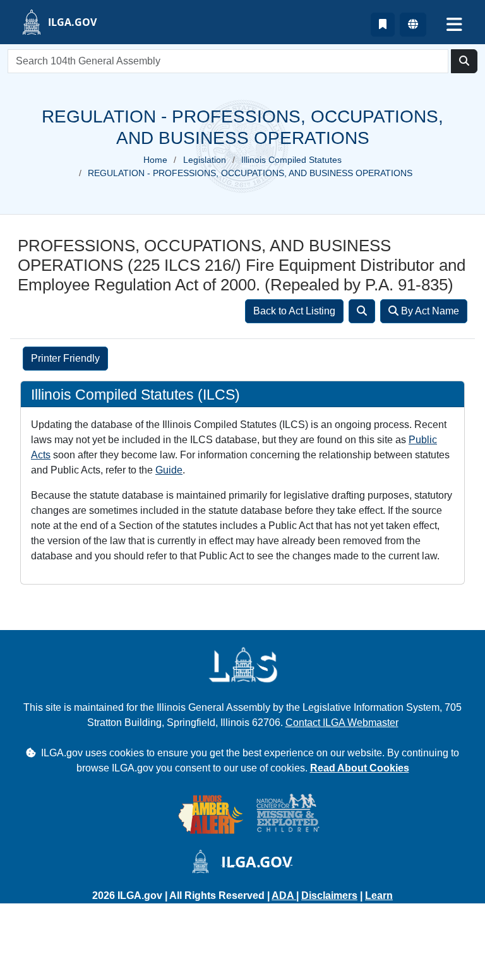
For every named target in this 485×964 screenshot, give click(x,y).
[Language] (413, 25)
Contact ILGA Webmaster (341, 722)
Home (155, 160)
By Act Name (428, 311)
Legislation (204, 160)
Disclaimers (329, 895)
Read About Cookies (359, 768)
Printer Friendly (65, 358)
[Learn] (383, 25)
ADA (284, 895)
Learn (379, 895)
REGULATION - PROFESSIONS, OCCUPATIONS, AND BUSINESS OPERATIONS (250, 173)
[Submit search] (464, 61)
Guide (169, 470)
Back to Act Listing (294, 311)
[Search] (362, 311)
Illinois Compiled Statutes (291, 160)
